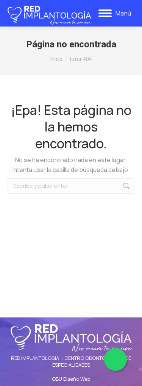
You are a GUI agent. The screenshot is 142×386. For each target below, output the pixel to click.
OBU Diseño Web (71, 378)
